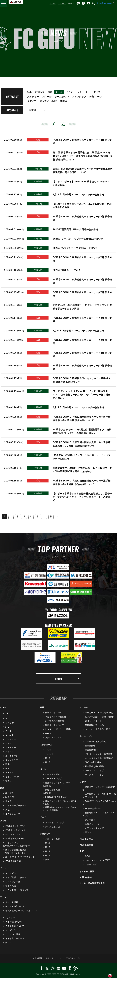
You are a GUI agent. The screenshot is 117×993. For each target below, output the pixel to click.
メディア (32, 101)
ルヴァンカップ (12, 814)
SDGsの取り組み (93, 762)
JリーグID (10, 918)
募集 (91, 96)
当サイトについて (53, 958)
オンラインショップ (54, 822)
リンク (88, 832)
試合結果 (9, 793)
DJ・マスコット (13, 834)
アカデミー (33, 96)
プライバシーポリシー (75, 958)
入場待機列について (14, 926)
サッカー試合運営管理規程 (92, 883)
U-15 (47, 762)
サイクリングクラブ (94, 775)
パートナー (84, 92)
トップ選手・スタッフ (15, 877)
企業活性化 (90, 745)
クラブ (3, 821)
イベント (70, 92)
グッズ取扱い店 (52, 826)
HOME (53, 3)
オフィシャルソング (94, 828)
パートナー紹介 (52, 774)
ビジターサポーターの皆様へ (58, 729)
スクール (47, 96)
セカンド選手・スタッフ (16, 890)
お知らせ (40, 92)
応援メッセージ (92, 824)
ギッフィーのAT (48, 101)
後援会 (63, 101)
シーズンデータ (12, 882)
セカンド (49, 754)
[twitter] (47, 968)
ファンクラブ (79, 96)
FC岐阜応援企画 (13, 861)
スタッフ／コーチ (93, 721)
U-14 (47, 851)
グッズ (97, 92)
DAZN (48, 733)
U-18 (47, 758)
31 (51, 516)
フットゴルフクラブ (94, 770)
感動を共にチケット (14, 938)
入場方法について (13, 922)
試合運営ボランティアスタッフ (20, 857)
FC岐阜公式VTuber (14, 838)
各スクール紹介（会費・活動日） (100, 717)
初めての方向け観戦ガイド (57, 717)
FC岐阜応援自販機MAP (56, 797)
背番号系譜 (10, 886)
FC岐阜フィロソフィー (16, 826)
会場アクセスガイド (54, 712)
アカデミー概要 (52, 839)
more (58, 678)
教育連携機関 (91, 750)
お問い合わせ (86, 877)
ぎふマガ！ (90, 820)
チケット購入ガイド (14, 906)
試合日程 (9, 797)
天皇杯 (8, 810)
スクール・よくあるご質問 (97, 729)
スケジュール (46, 744)
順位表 (8, 801)
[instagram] (53, 968)
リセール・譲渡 (12, 934)
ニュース (62, 3)
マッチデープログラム (15, 805)
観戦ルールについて (54, 725)
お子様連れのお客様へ (55, 721)
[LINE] (58, 968)
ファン (83, 782)
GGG (87, 856)
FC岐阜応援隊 (86, 845)
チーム (59, 92)
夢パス (8, 942)
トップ (48, 750)
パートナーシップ (53, 778)
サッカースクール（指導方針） (99, 712)
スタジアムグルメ (53, 737)
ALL (29, 92)
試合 (50, 92)
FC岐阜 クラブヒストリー (17, 830)
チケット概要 (11, 902)
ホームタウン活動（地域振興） (99, 758)
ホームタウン (62, 96)
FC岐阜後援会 (86, 839)
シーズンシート (12, 930)
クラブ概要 (37, 958)
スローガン (10, 873)
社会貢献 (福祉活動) (94, 766)
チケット (4, 897)
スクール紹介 (91, 864)
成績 (47, 859)
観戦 (42, 707)
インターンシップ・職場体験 (98, 754)
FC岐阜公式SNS (93, 808)
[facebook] (41, 968)
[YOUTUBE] (64, 968)
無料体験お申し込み (94, 725)
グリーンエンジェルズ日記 (97, 860)
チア (99, 96)
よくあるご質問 (87, 871)
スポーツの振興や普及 (95, 741)
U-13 (47, 855)
